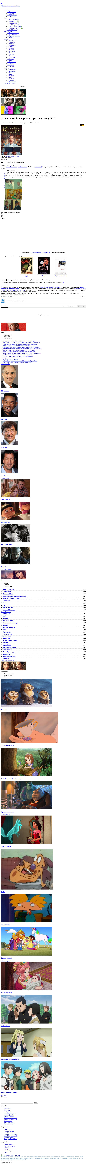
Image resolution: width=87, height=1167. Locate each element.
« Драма (9, 72)
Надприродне (7, 632)
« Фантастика (11, 62)
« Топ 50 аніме (12, 30)
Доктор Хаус (6, 613)
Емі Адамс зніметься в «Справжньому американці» (17, 354)
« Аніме (10, 37)
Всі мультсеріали (5, 961)
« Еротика (10, 66)
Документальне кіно (10, 83)
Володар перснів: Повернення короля (14, 596)
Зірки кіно (7, 1110)
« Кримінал (10, 56)
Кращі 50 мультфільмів (7, 660)
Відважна (6, 658)
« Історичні (10, 54)
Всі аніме (3, 1095)
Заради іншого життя (60, 275)
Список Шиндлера (9, 610)
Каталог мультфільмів (10, 1118)
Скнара (43, 275)
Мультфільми (8, 31)
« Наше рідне (11, 40)
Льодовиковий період (9, 656)
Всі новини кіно (5, 364)
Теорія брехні (7, 634)
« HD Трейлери (12, 15)
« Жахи (9, 60)
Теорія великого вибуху (10, 623)
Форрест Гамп (7, 591)
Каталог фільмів (8, 1115)
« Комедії (10, 46)
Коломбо (5, 625)
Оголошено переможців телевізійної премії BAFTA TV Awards (21, 347)
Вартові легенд (7, 645)
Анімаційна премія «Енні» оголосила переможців (17, 362)
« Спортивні (11, 57)
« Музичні (10, 65)
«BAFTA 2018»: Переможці (11, 359)
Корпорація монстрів (9, 647)
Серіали (6, 68)
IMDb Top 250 (8, 1129)
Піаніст (5, 603)
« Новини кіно (11, 12)
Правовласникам (9, 1144)
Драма (7, 156)
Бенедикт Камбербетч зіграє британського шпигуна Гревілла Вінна (22, 348)
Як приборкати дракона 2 (11, 652)
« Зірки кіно (11, 13)
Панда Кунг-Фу (7, 654)
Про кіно (7, 10)
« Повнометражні (13, 33)
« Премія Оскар (12, 21)
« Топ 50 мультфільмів (14, 26)
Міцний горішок (8, 607)
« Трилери (10, 59)
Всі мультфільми (5, 814)
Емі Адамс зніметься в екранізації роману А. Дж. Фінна (19, 350)
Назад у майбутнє (8, 594)
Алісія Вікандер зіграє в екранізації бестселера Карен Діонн (20, 361)
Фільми (6, 39)
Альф (4, 616)
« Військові (10, 49)
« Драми (10, 52)
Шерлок (5, 618)
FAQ (62, 282)
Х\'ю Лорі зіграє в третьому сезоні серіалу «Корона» (18, 356)
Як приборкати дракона (10, 640)
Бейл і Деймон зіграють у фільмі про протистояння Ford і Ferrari (21, 342)
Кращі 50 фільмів (6, 612)
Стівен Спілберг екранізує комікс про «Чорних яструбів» (19, 351)
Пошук (22, 86)
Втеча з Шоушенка (8, 589)
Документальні (8, 1124)
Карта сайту (7, 1150)
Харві (26, 276)
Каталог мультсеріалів (10, 1119)
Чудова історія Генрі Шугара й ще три (40, 252)
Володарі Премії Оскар (10, 1139)
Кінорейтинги (8, 18)
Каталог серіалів (9, 1116)
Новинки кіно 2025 (9, 1113)
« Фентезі (10, 63)
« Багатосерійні (12, 34)
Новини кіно (8, 1108)
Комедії (11, 156)
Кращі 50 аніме (8, 1137)
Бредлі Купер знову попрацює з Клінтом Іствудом (17, 345)
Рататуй (5, 642)
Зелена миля (6, 600)
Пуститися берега (8, 620)
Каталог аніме (8, 1121)
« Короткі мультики (13, 36)
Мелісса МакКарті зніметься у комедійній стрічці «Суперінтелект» (22, 353)
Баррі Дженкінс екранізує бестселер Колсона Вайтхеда (18, 341)
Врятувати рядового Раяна (11, 598)
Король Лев (6, 638)
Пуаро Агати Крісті (9, 627)
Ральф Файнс (10, 167)
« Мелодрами (11, 45)
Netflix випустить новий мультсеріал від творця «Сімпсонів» (20, 344)
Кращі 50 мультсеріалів (10, 1136)
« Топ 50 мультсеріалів (14, 28)
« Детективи (11, 51)
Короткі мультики (9, 1122)
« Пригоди (10, 48)
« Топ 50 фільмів (12, 23)
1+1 (4, 605)
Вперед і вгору (7, 649)
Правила (6, 1147)
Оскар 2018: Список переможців (12, 358)
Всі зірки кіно (5, 478)
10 (4, 187)
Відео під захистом (9, 1146)
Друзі (4, 629)
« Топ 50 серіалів (12, 25)
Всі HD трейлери (6, 569)
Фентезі (16, 156)
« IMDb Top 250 (12, 19)
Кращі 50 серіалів (6, 636)
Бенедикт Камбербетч (20, 167)
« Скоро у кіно (11, 16)
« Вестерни (10, 43)
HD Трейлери (8, 1112)
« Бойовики (11, 42)
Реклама (6, 1149)
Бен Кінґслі (38, 167)
